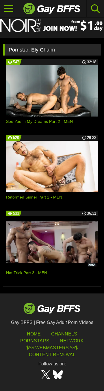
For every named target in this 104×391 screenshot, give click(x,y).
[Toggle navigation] (8, 8)
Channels (64, 333)
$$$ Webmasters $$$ (52, 347)
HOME (34, 333)
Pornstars (34, 340)
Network (72, 340)
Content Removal (52, 354)
